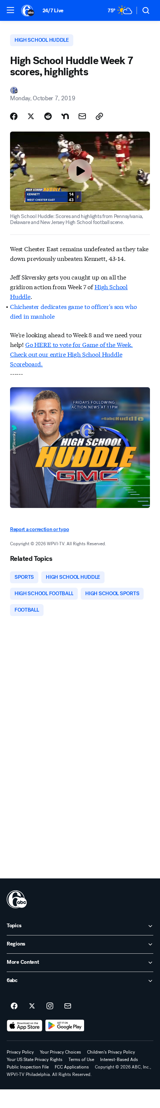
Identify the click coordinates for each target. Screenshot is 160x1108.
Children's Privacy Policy (111, 1052)
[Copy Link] (99, 116)
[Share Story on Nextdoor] (65, 116)
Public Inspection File (28, 1067)
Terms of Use (81, 1059)
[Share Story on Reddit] (48, 116)
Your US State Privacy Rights (35, 1059)
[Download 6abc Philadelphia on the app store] (24, 1026)
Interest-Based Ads (119, 1059)
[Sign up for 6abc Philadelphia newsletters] (67, 1006)
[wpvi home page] (17, 899)
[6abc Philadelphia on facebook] (14, 1006)
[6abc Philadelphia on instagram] (49, 1006)
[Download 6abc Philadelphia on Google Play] (64, 1026)
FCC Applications (72, 1067)
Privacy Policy (20, 1052)
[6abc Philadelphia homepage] (28, 10)
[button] (10, 10)
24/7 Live (53, 10)
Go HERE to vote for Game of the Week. (79, 344)
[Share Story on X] (31, 116)
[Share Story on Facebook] (13, 116)
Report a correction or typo (39, 529)
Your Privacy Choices (60, 1052)
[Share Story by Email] (82, 116)
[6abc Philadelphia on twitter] (32, 1006)
